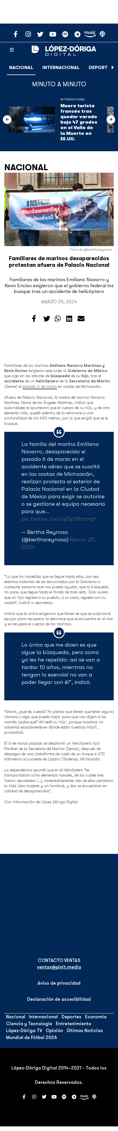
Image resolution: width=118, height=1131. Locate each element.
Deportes (101, 67)
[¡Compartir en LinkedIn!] (69, 319)
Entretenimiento (73, 1023)
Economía (96, 1016)
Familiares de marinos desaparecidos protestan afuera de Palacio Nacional (59, 261)
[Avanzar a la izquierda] (7, 119)
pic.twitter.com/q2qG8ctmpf (58, 518)
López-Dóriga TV (24, 1030)
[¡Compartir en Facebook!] (34, 319)
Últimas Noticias (85, 1030)
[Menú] (12, 50)
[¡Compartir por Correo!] (81, 319)
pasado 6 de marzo (40, 386)
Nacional (21, 67)
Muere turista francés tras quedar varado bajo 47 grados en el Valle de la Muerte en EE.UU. (78, 122)
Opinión (54, 1030)
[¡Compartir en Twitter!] (46, 319)
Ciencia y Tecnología (29, 1023)
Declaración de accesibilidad (59, 999)
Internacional (61, 67)
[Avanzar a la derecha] (113, 67)
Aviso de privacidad (59, 983)
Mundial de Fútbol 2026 (31, 1037)
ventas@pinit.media (59, 967)
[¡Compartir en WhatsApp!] (58, 319)
